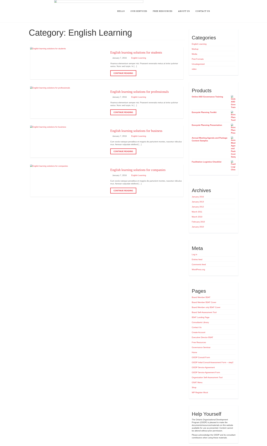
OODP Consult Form (201, 357)
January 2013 (198, 202)
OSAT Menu (197, 382)
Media (194, 54)
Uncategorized (198, 64)
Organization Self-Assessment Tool (207, 377)
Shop (194, 387)
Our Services (138, 11)
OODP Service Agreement (203, 367)
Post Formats (198, 59)
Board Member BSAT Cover (204, 302)
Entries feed (197, 259)
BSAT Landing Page (200, 317)
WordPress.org (198, 269)
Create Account (198, 332)
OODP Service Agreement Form (206, 372)
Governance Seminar (201, 347)
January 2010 (198, 227)
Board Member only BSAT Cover (206, 307)
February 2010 (198, 222)
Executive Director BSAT (202, 337)
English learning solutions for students (136, 52)
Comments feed (199, 264)
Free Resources (162, 11)
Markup (195, 49)
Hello (121, 11)
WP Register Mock (200, 392)
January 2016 (198, 197)
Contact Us (202, 11)
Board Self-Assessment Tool (204, 312)
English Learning (138, 58)
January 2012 (198, 207)
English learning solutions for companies (137, 170)
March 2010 (197, 217)
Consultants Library (200, 322)
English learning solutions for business (136, 131)
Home (194, 352)
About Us (184, 11)
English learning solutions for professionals (139, 91)
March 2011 (197, 212)
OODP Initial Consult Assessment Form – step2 (212, 362)
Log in (194, 254)
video (194, 69)
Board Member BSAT (201, 297)
